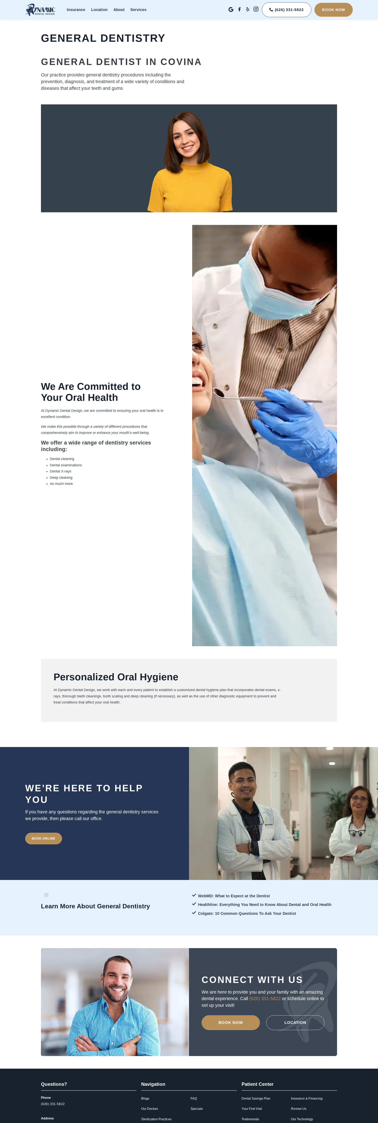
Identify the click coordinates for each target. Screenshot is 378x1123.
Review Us (298, 1108)
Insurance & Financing (306, 1098)
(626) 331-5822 (265, 998)
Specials (197, 1108)
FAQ (194, 1098)
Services (138, 9)
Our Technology (302, 1119)
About (119, 9)
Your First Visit (252, 1108)
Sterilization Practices (156, 1119)
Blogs (145, 1098)
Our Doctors (149, 1108)
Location (99, 9)
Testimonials (250, 1119)
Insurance (76, 9)
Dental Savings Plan (256, 1098)
